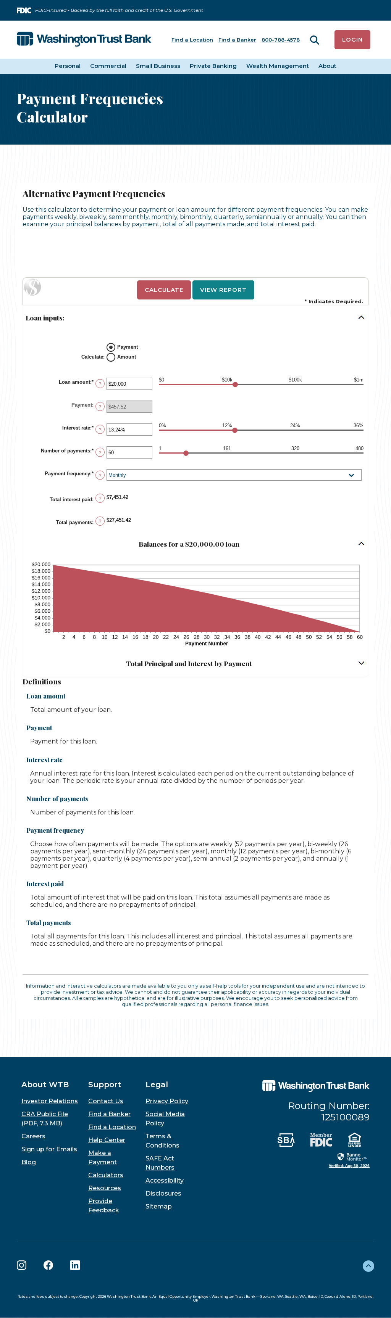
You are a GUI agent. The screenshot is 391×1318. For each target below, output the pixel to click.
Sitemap (158, 1206)
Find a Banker (237, 40)
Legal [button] (156, 1084)
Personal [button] (68, 65)
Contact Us (105, 1101)
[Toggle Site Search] (314, 40)
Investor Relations (49, 1101)
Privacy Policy (166, 1101)
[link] (349, 1159)
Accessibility (164, 1180)
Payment (127, 346)
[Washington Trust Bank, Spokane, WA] (84, 40)
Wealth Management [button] (277, 65)
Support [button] (104, 1084)
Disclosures (163, 1193)
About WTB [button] (45, 1084)
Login (352, 39)
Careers (33, 1136)
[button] (195, 318)
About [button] (327, 65)
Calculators (105, 1175)
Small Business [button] (158, 65)
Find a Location (192, 40)
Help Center (106, 1140)
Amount (126, 356)
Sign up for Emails (49, 1149)
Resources (104, 1188)
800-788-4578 (281, 40)
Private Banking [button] (213, 65)
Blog (28, 1162)
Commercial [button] (108, 65)
